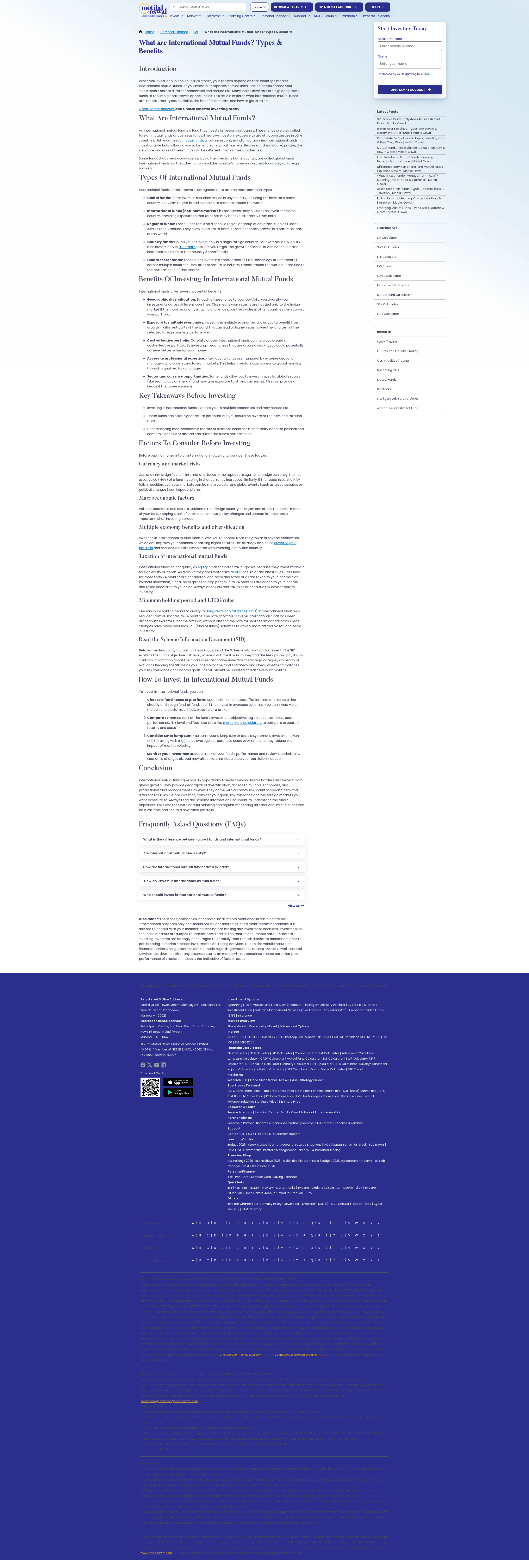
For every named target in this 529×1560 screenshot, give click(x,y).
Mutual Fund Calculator (303, 1058)
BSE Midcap (307, 1037)
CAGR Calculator (272, 1058)
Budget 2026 (237, 1145)
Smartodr (309, 1204)
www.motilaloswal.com (156, 1553)
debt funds (239, 572)
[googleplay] (178, 1092)
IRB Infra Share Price (280, 1096)
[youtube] (156, 1066)
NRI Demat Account (288, 1005)
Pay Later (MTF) (335, 1010)
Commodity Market (263, 1026)
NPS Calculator (297, 1069)
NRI (239, 1150)
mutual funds (192, 140)
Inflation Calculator (270, 1069)
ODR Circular (340, 1204)
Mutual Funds (262, 1005)
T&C (427, 74)
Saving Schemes (285, 1177)
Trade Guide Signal (263, 1080)
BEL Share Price (289, 1102)
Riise (295, 1080)
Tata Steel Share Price (278, 1091)
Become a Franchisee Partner (277, 1123)
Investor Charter (239, 1204)
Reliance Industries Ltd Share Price (252, 1102)
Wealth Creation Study (295, 1193)
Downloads (292, 1204)
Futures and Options (294, 1026)
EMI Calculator (333, 1058)
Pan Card (241, 1177)
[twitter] (150, 1066)
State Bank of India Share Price (319, 1091)
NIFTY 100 (373, 1037)
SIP (183, 740)
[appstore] (178, 1082)
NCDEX (255, 1188)
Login (258, 7)
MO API (284, 1080)
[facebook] (143, 1066)
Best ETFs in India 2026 (259, 1166)
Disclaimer (333, 1188)
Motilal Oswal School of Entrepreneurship (310, 1112)
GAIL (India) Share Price (359, 1091)
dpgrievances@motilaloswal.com (297, 1355)
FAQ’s (250, 1134)
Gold (231, 1150)
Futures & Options (308, 1145)
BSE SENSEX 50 (244, 1042)
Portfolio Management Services (277, 1010)
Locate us (264, 1134)
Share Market (237, 1026)
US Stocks (354, 1005)
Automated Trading (326, 1150)
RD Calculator (282, 1053)
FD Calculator (259, 1053)
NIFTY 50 (233, 1037)
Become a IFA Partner (316, 1123)
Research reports (240, 1112)
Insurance (245, 1015)
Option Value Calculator (327, 1069)
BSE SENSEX (249, 1037)
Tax (230, 1177)
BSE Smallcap (287, 1037)
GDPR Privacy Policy (267, 1204)
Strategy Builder (311, 1080)
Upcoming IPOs (238, 1005)
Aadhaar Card (261, 1177)
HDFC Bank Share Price (244, 1091)
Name (382, 56)
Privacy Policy (361, 1204)
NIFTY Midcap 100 (352, 1037)
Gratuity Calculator (295, 1064)
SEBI (245, 1188)
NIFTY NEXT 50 (328, 1037)
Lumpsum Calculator (243, 1058)
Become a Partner (288, 7)
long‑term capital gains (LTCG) (232, 611)
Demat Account (281, 1145)
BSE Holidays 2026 (268, 1161)
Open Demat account (157, 109)
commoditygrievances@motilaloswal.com (169, 1401)
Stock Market (257, 1145)
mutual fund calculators (242, 722)
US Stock (360, 1145)
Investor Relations (310, 1188)
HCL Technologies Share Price (317, 1096)
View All (294, 906)
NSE (237, 1188)
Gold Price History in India (301, 1161)
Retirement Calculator (358, 1053)
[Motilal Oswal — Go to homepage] (153, 10)
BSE (230, 1188)
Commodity (252, 1150)
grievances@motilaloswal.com (241, 1355)
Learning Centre (267, 1112)
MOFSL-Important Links (278, 1188)
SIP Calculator (237, 1053)
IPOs (327, 1145)
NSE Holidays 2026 (240, 1161)
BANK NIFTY (267, 1037)
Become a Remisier (349, 1123)
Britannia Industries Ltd (357, 1096)
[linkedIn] (163, 1066)
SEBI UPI (374, 7)
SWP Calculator (357, 1058)
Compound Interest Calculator (317, 1053)
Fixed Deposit (312, 1010)
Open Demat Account (335, 7)
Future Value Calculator (262, 1064)
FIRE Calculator (358, 1069)
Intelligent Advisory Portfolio (325, 1005)
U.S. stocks (187, 247)
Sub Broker (376, 1145)
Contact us (236, 1134)
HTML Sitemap (252, 1209)
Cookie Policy (352, 1188)
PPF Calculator (322, 1064)
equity (203, 567)
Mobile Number (390, 38)
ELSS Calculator (346, 1064)
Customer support (286, 1134)
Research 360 (237, 1080)
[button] (174, 7)
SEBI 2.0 (323, 1204)
